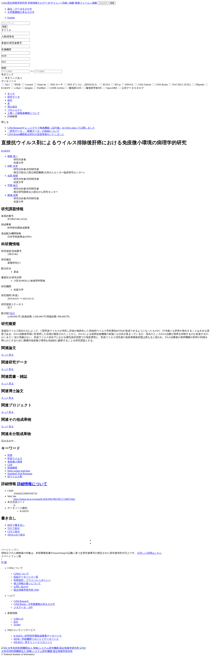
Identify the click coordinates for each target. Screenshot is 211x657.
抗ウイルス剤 (14, 476)
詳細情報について (32, 484)
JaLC (7, 84)
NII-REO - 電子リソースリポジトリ (33, 642)
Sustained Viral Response (19, 473)
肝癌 (9, 455)
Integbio (28, 88)
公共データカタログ (132, 88)
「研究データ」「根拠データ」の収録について (33, 131)
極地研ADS (75, 88)
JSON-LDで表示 (16, 534)
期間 (3, 68)
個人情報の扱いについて (27, 583)
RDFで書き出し (16, 525)
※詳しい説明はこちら (149, 553)
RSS (16, 622)
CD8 (9, 464)
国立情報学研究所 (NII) (26, 590)
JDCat (117, 84)
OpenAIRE (111, 88)
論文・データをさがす (19, 9)
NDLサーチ (57, 84)
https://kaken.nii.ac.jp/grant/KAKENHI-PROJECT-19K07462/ (44, 499)
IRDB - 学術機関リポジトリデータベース (36, 639)
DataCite (42, 84)
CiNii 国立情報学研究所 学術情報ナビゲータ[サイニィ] (31, 3)
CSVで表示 (13, 531)
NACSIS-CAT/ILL (182, 84)
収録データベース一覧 (26, 577)
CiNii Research (21, 601)
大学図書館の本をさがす (21, 12)
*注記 (12, 313)
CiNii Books (162, 84)
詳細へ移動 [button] (68, 3)
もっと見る (7, 355)
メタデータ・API (23, 607)
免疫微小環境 (14, 461)
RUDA (106, 84)
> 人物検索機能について (26, 113)
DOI (3, 62)
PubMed (41, 88)
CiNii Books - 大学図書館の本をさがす (34, 604)
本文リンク (7, 74)
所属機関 (6, 49)
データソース (8, 81)
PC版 (4, 562)
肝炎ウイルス (14, 458)
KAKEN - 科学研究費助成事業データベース (38, 635)
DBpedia (200, 84)
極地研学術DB (93, 88)
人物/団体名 (7, 36)
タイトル (6, 30)
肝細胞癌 (12, 467)
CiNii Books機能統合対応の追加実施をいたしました (35, 134)
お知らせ (18, 618)
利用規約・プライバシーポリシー (32, 580)
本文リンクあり (13, 78)
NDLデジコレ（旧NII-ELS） (83, 84)
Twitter (17, 624)
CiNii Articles (144, 84)
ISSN (4, 56)
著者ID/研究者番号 (11, 43)
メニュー (103, 3)
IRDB (17, 84)
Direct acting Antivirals (18, 471)
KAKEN (5, 151)
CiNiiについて (21, 573)
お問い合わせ (21, 586)
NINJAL (129, 84)
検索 (112, 3)
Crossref (29, 84)
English (11, 17)
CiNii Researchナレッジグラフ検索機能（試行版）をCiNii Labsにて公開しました (51, 127)
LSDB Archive (57, 88)
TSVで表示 (13, 528)
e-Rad (17, 88)
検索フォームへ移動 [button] (86, 3)
